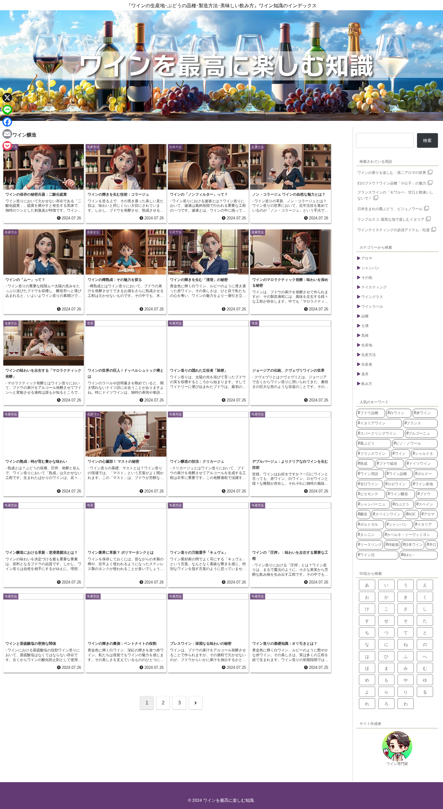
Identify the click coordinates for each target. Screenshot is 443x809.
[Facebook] (7, 122)
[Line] (7, 110)
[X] (7, 98)
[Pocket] (7, 146)
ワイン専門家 (397, 764)
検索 (427, 140)
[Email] (7, 134)
